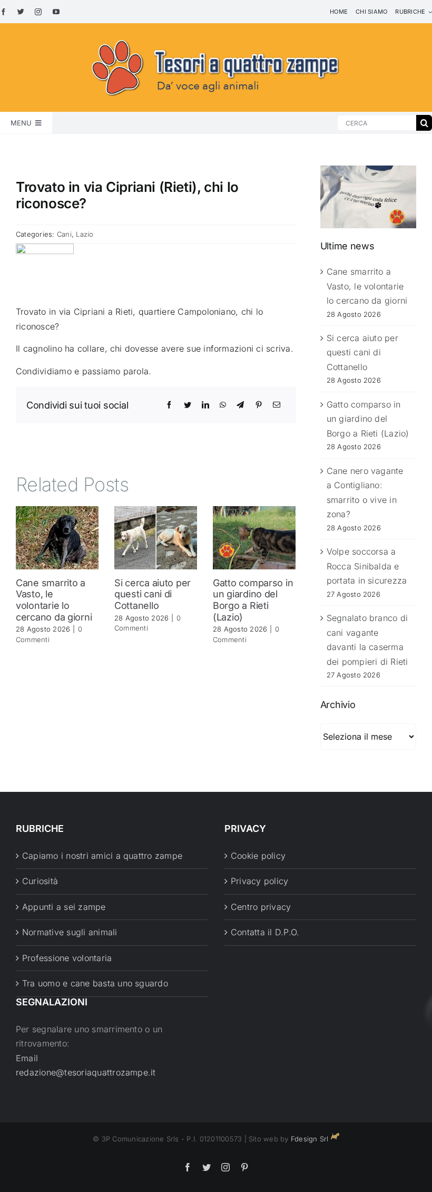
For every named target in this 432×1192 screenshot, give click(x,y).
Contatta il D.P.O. (265, 932)
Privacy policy (259, 881)
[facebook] (3, 11)
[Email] (277, 405)
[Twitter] (188, 405)
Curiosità (40, 881)
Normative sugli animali (69, 932)
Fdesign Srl (310, 1139)
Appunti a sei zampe (64, 907)
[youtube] (56, 11)
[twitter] (20, 11)
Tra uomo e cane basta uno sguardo (95, 983)
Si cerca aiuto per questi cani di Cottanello (152, 594)
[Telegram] (240, 405)
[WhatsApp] (222, 405)
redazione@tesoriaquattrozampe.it (86, 1072)
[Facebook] (169, 405)
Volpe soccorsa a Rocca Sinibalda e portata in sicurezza (367, 566)
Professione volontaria (67, 958)
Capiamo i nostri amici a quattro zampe (102, 855)
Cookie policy (258, 855)
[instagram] (38, 11)
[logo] (216, 38)
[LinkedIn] (205, 405)
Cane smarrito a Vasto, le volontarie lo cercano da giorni (54, 600)
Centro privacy (261, 907)
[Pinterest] (259, 405)
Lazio (84, 234)
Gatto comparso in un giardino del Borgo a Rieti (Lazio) (253, 600)
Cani (64, 234)
